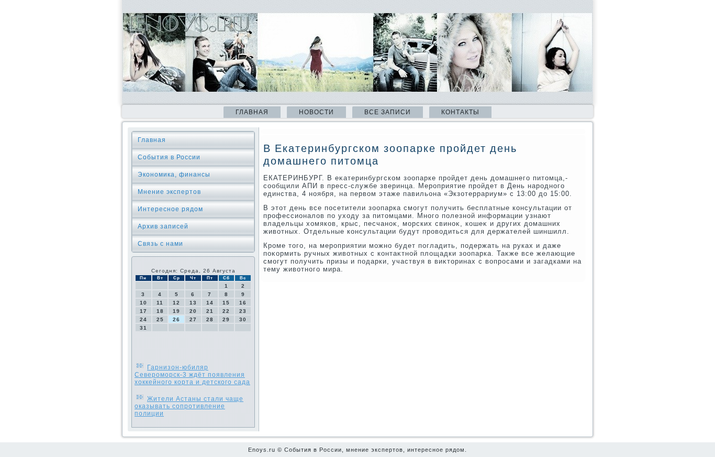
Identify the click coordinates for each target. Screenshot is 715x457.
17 (143, 311)
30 (243, 319)
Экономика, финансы (174, 174)
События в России (169, 157)
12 (176, 303)
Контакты (460, 112)
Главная (252, 112)
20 (193, 311)
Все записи (387, 112)
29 (226, 319)
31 (143, 328)
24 (143, 319)
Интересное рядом (170, 209)
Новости (316, 112)
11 (160, 303)
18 (160, 311)
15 (226, 303)
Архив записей (163, 226)
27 (193, 319)
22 (226, 311)
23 (243, 311)
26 (176, 319)
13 (193, 303)
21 (210, 311)
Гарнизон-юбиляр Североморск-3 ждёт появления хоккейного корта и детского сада (192, 375)
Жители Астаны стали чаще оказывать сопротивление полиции (189, 406)
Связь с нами (160, 243)
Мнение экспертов (169, 191)
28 (210, 319)
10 (143, 303)
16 (243, 303)
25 (160, 319)
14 (210, 303)
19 (176, 311)
